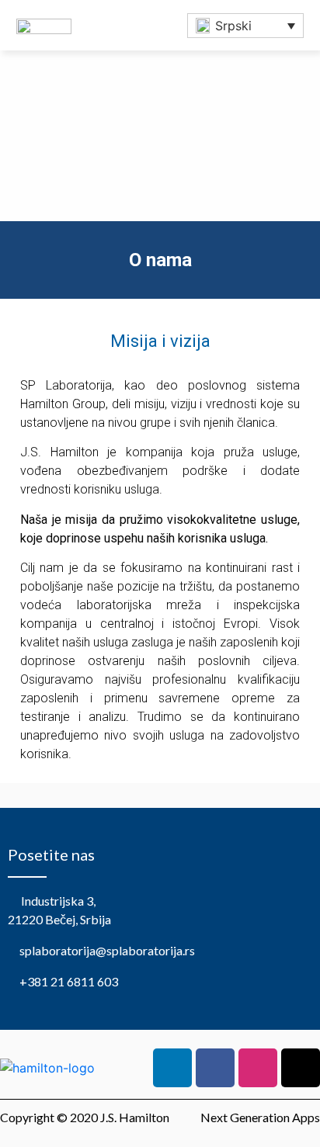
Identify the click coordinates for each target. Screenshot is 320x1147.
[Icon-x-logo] (300, 1067)
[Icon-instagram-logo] (257, 1067)
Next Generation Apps (260, 1117)
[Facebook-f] (215, 1067)
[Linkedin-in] (172, 1067)
